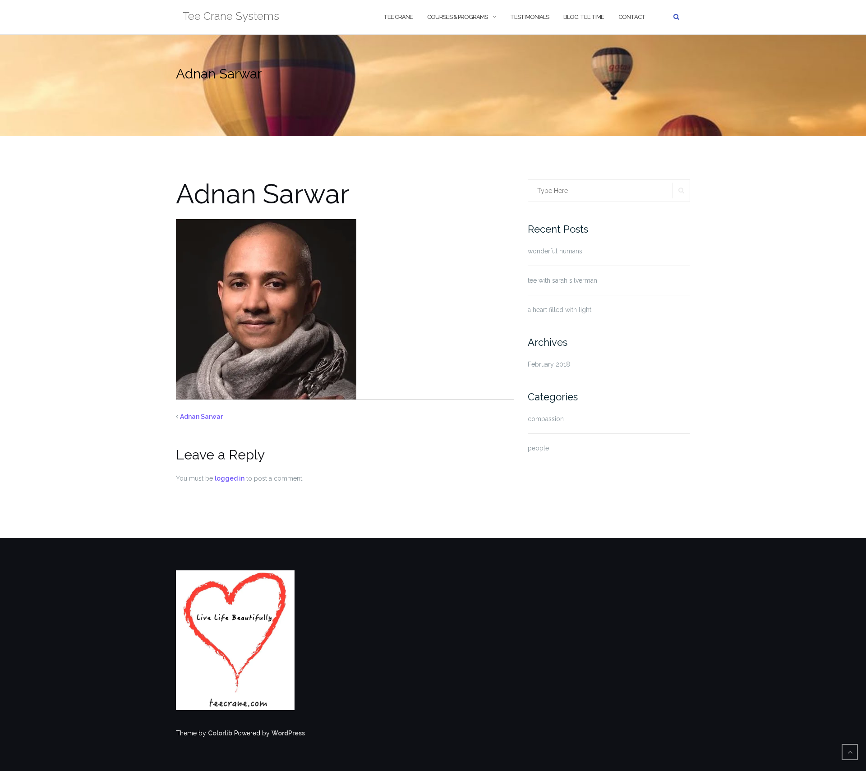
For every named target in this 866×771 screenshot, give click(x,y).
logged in (229, 478)
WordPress (288, 733)
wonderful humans (555, 251)
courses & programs (457, 17)
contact (631, 17)
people (538, 448)
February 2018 (549, 364)
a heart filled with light (559, 309)
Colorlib (220, 733)
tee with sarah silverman (562, 280)
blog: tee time (583, 17)
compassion (546, 418)
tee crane (398, 17)
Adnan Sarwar (201, 416)
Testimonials (529, 17)
